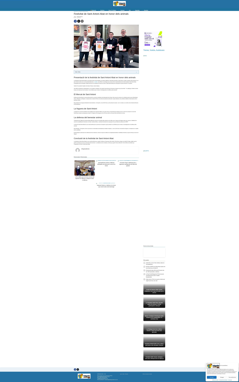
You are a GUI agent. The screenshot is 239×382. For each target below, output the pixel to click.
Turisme (122, 10)
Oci (130, 10)
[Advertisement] (154, 20)
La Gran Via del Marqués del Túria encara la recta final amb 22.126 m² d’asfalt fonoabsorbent (155, 275)
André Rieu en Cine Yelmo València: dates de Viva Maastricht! (155, 263)
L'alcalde (95, 81)
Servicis (146, 10)
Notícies (102, 10)
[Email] (82, 21)
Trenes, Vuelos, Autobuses (153, 50)
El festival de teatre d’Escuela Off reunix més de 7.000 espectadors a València (155, 271)
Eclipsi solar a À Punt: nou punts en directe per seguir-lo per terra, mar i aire (155, 280)
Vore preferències (232, 377)
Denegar (222, 377)
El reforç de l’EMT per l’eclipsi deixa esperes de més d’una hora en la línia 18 (155, 267)
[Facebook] (75, 21)
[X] (78, 21)
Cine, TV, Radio (112, 10)
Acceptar (212, 377)
